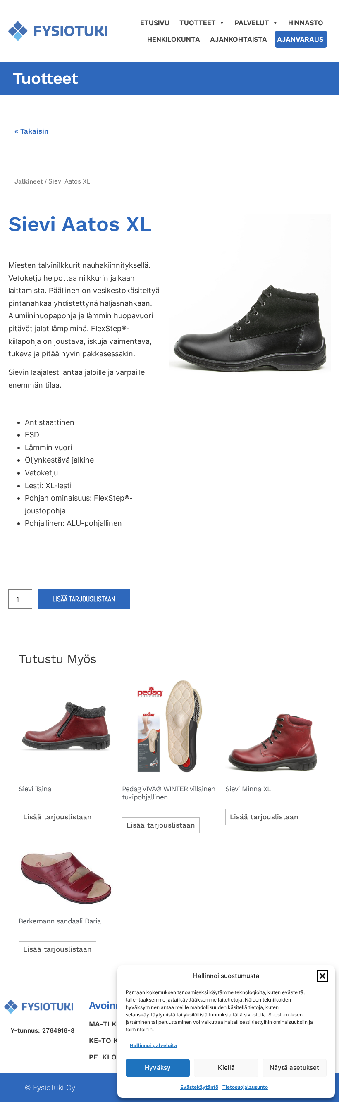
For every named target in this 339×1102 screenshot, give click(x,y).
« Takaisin (31, 131)
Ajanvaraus (300, 39)
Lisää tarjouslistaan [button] (57, 817)
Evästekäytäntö (199, 1087)
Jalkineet (28, 181)
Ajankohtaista (238, 39)
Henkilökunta (173, 39)
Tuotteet (197, 23)
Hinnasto (305, 23)
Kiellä (226, 1067)
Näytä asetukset (294, 1067)
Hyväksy (158, 1067)
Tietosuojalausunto (245, 1087)
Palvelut (252, 23)
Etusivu (155, 23)
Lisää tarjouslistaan (84, 598)
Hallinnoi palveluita (153, 1045)
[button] (322, 976)
